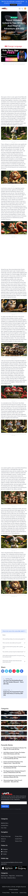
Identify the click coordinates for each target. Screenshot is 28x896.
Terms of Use (18, 841)
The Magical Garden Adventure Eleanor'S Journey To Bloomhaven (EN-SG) (14, 771)
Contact (3, 841)
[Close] (26, 1)
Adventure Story (14, 733)
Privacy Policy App (5, 836)
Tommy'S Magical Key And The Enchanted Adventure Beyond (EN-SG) (15, 776)
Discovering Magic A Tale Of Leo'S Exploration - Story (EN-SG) (13, 781)
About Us (3, 838)
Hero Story (14, 739)
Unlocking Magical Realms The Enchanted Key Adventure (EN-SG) (15, 767)
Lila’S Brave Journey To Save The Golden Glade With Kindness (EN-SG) (14, 753)
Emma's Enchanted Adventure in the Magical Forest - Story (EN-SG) (13, 762)
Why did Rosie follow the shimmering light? (13, 639)
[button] (22, 8)
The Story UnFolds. (11, 886)
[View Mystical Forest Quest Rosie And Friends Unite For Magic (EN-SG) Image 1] (14, 133)
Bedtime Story (14, 713)
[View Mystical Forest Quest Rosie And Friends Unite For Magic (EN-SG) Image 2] (14, 177)
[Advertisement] (14, 81)
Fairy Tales (14, 17)
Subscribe (5, 806)
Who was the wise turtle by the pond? (12, 643)
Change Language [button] (14, 46)
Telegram (5, 849)
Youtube (5, 851)
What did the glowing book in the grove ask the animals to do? (13, 656)
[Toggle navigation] (20, 8)
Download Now (13, 4)
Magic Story (14, 718)
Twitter (5, 854)
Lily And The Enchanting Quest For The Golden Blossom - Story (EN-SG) (13, 682)
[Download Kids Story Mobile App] (14, 55)
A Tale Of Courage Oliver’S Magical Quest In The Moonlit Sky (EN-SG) (15, 757)
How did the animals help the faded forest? (13, 651)
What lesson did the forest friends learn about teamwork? (12, 661)
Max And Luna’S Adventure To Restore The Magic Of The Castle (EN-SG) (14, 748)
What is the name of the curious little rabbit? (13, 631)
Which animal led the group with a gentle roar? (13, 647)
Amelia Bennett (11, 32)
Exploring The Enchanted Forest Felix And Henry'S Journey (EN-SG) (13, 693)
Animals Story (14, 723)
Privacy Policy (18, 809)
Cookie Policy (18, 838)
